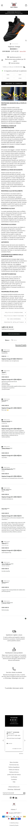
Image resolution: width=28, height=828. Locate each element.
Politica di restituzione (14, 315)
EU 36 (8, 74)
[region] (14, 740)
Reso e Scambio (14, 762)
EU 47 (8, 78)
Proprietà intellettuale (14, 322)
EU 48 (20, 78)
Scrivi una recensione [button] (14, 334)
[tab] (20, 345)
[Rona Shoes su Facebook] (13, 798)
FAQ (14, 782)
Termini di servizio (14, 764)
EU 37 (20, 74)
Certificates (14, 777)
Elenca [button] (7, 340)
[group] (14, 327)
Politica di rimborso (14, 769)
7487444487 (17, 789)
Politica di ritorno (14, 772)
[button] (14, 49)
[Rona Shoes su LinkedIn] (16, 798)
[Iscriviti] (24, 793)
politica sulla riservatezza (14, 774)
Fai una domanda (14, 318)
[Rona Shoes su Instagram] (10, 798)
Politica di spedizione (14, 312)
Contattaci (14, 779)
